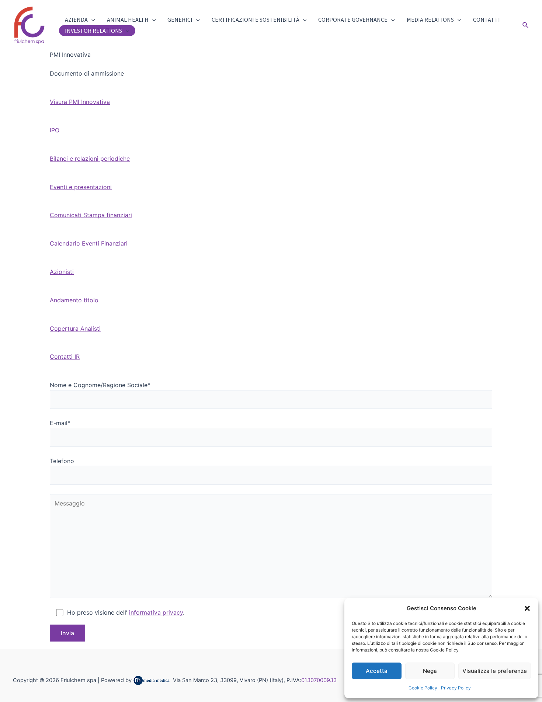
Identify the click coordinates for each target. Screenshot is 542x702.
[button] (527, 608)
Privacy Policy (456, 688)
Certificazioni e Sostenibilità (255, 19)
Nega (430, 670)
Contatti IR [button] (65, 356)
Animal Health (128, 19)
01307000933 (319, 680)
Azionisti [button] (62, 271)
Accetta (377, 670)
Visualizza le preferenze (494, 670)
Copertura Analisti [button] (75, 328)
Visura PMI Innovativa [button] (80, 101)
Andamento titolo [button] (74, 300)
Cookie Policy (423, 688)
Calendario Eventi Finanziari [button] (89, 243)
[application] (91, 19)
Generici (179, 19)
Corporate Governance (353, 19)
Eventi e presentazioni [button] (81, 187)
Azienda (76, 19)
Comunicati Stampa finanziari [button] (91, 215)
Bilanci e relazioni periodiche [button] (90, 158)
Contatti (486, 19)
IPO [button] (54, 130)
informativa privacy (156, 612)
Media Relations (430, 19)
